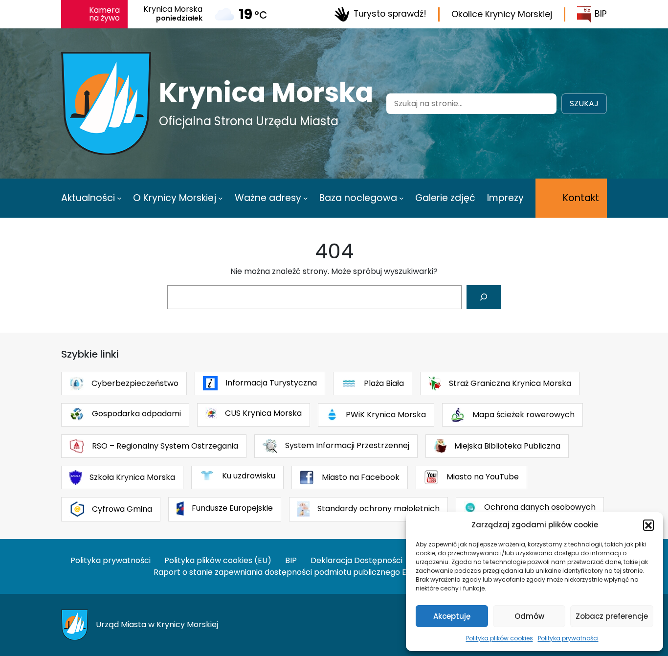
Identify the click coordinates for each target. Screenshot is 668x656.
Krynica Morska (266, 92)
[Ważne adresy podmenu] (305, 198)
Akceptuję (451, 616)
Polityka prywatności (568, 638)
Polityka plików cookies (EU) (217, 560)
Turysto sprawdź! (390, 14)
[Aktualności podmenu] (119, 198)
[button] (648, 525)
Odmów (529, 616)
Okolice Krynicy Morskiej (501, 14)
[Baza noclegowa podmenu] (401, 198)
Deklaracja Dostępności (356, 560)
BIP (601, 14)
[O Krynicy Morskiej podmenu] (220, 198)
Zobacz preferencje (612, 616)
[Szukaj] (484, 297)
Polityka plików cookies (499, 638)
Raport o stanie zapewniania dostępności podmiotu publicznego (277, 572)
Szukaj (584, 103)
